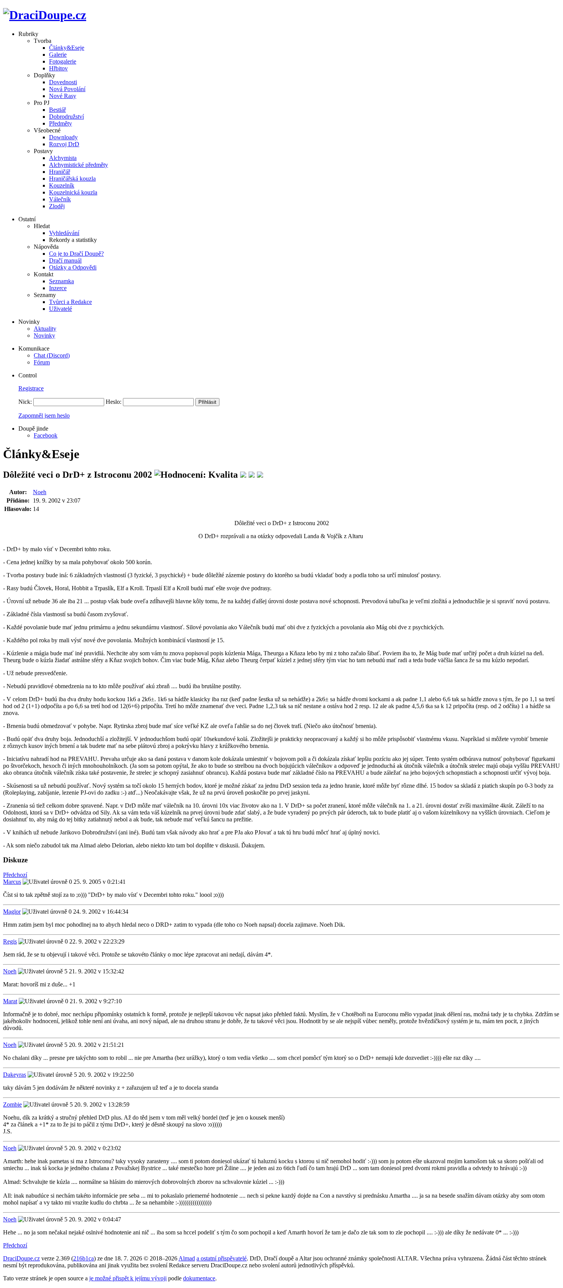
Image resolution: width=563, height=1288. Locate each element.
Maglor (12, 911)
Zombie (12, 1104)
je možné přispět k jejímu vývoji (128, 1278)
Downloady (63, 137)
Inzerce (58, 288)
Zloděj (57, 206)
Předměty (60, 123)
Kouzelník (61, 185)
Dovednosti (63, 82)
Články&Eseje (66, 47)
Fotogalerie (62, 61)
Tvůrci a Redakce (70, 302)
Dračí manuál (65, 260)
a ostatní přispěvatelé (221, 1258)
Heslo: (113, 401)
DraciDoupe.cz (21, 1258)
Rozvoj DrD (64, 144)
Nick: (25, 401)
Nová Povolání (67, 89)
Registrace (31, 388)
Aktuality (45, 328)
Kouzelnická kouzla (73, 192)
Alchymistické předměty (78, 165)
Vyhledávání (64, 233)
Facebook (45, 435)
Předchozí (15, 875)
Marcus (12, 881)
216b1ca (83, 1258)
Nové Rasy (62, 96)
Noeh (39, 492)
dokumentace (199, 1278)
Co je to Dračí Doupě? (76, 253)
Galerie (58, 54)
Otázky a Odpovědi (73, 267)
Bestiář (57, 109)
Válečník (60, 199)
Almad (186, 1258)
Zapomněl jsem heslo (44, 415)
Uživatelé (60, 308)
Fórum (42, 362)
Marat (10, 1001)
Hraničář (59, 171)
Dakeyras (14, 1074)
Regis (10, 941)
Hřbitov (58, 68)
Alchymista (63, 158)
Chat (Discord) (52, 355)
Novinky (44, 335)
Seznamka (61, 281)
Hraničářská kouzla (72, 178)
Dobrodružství (66, 116)
